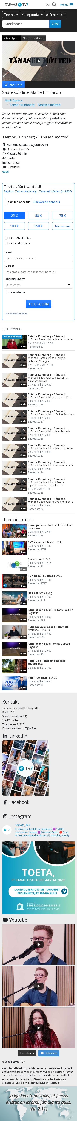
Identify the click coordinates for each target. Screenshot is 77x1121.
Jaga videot (15, 84)
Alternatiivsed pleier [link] (34, 38)
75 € (62, 215)
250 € (38, 226)
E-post (9, 265)
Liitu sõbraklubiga (20, 238)
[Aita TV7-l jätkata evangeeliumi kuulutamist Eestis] (38, 877)
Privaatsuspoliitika (16, 313)
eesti (5, 171)
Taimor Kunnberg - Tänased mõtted (34, 105)
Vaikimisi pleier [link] (12, 38)
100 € (14, 226)
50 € (38, 215)
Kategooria (30, 14)
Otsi (55, 23)
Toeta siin (38, 303)
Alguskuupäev (15, 279)
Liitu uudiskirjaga (19, 243)
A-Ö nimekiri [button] (56, 14)
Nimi (8, 252)
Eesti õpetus (14, 100)
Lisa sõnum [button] (17, 292)
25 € (14, 215)
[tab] (18, 202)
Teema (10, 14)
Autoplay (14, 329)
